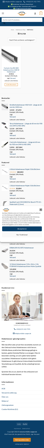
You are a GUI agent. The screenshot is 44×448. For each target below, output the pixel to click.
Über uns (5, 397)
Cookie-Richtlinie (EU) (10, 409)
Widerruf (5, 401)
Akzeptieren (22, 229)
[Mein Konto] (35, 13)
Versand (13, 78)
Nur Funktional (22, 235)
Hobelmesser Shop (20, 29)
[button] (41, 210)
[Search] (4, 24)
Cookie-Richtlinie (14, 239)
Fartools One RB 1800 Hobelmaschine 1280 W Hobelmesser (11, 70)
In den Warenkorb (11, 84)
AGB (3, 388)
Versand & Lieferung (9, 393)
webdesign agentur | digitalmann (22, 444)
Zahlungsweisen (8, 405)
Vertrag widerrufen (22, 440)
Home (12, 29)
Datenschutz (23, 239)
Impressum (31, 239)
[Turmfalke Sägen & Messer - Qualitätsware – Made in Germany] (21, 13)
